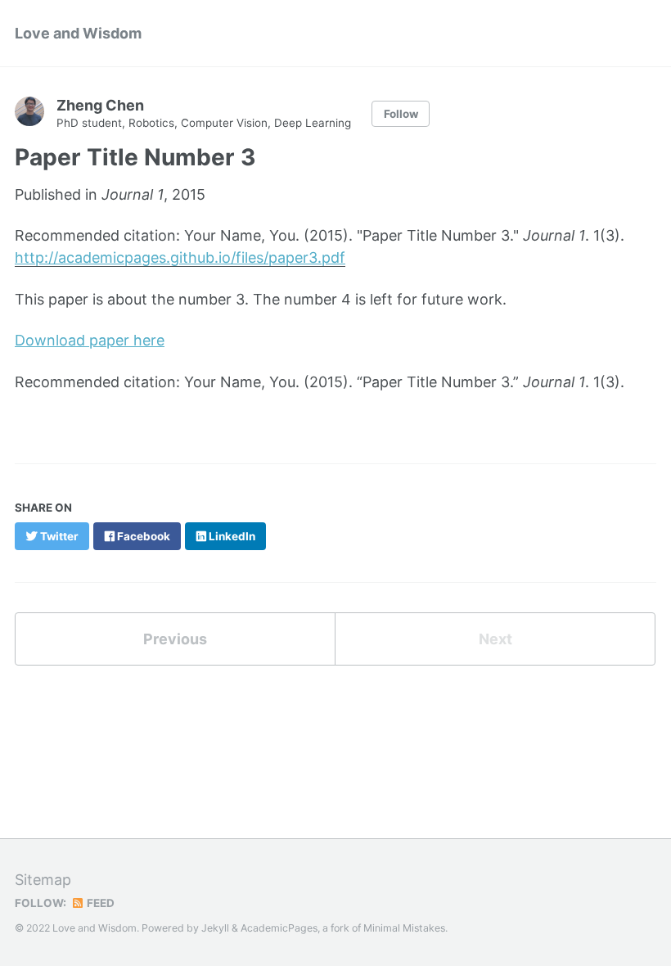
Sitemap (43, 879)
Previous (175, 639)
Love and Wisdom (78, 33)
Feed (99, 903)
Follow (401, 113)
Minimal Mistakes (404, 928)
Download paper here (89, 340)
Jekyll (215, 928)
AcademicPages (279, 928)
